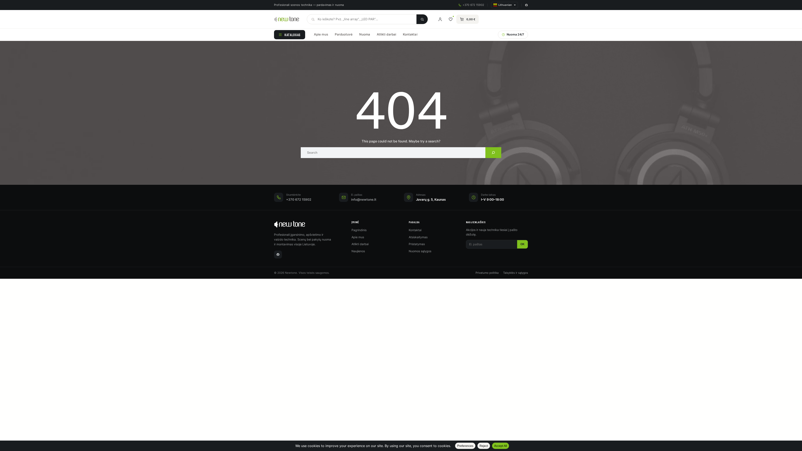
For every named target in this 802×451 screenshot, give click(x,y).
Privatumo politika (487, 272)
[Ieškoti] (422, 19)
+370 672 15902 (473, 4)
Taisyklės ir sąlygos (515, 272)
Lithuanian (505, 4)
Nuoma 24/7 (515, 34)
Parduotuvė (344, 34)
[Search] (493, 152)
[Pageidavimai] (450, 19)
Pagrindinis (359, 230)
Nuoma (364, 34)
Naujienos (358, 251)
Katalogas (292, 35)
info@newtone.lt (363, 199)
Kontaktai (410, 34)
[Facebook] (526, 5)
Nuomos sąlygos (420, 251)
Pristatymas (417, 244)
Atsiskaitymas (418, 237)
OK (522, 244)
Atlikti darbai (386, 34)
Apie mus (321, 34)
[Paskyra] (440, 19)
